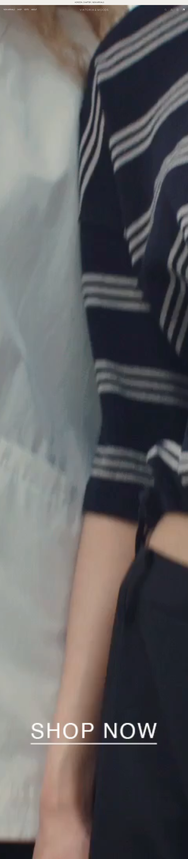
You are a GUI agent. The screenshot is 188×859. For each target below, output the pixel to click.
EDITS (26, 10)
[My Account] (171, 10)
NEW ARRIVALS (9, 10)
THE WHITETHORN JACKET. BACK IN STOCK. (87, 2)
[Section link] (94, 432)
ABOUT (34, 10)
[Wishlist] (177, 10)
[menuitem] (10, 9)
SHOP (19, 10)
